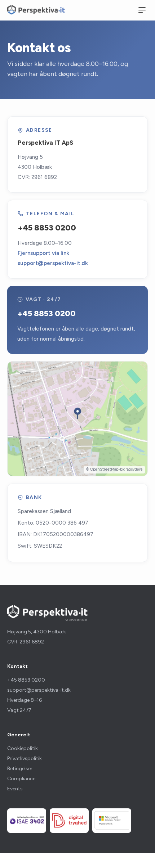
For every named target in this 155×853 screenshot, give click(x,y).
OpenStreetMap (104, 469)
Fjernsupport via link (43, 253)
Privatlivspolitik (24, 758)
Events (15, 789)
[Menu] (142, 10)
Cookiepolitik (22, 748)
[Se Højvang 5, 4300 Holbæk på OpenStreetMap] (77, 418)
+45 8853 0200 (47, 228)
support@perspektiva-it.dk (53, 263)
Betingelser (19, 769)
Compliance (21, 779)
